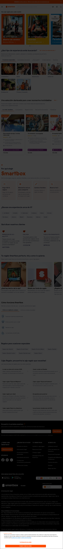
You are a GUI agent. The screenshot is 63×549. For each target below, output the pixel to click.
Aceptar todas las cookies (26, 546)
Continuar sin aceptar (8, 533)
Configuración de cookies (25, 542)
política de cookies (16, 537)
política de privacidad (26, 537)
